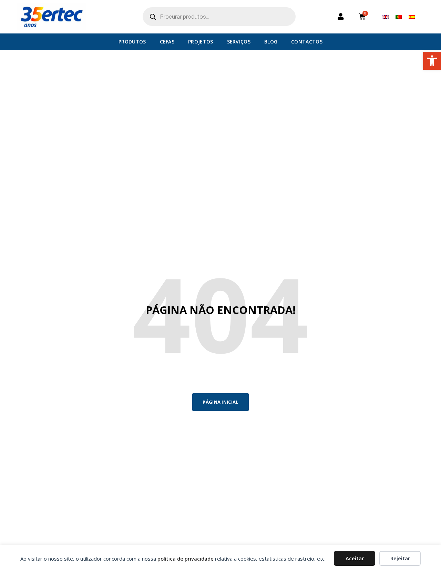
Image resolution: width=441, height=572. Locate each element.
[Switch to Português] (398, 16)
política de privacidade (185, 558)
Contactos (306, 41)
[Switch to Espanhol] (411, 16)
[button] (432, 61)
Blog (270, 41)
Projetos (200, 41)
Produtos (132, 41)
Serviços (238, 41)
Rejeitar (400, 558)
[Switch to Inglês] (385, 16)
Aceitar (355, 558)
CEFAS (167, 41)
